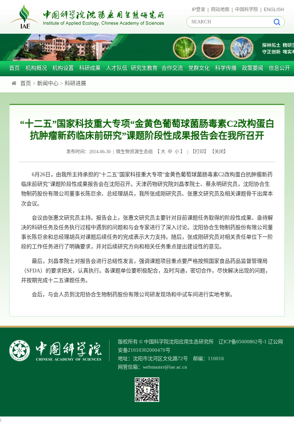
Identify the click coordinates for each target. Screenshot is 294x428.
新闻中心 (48, 83)
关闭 (219, 151)
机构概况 (36, 68)
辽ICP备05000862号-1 (243, 341)
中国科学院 (246, 9)
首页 (14, 68)
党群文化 (199, 68)
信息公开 (279, 68)
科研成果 (90, 68)
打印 (199, 151)
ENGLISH (274, 9)
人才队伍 (116, 68)
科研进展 (75, 83)
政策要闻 (252, 68)
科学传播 (226, 68)
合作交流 (172, 68)
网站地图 (220, 9)
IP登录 (198, 9)
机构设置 (63, 68)
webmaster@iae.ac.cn (165, 367)
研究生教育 (144, 68)
